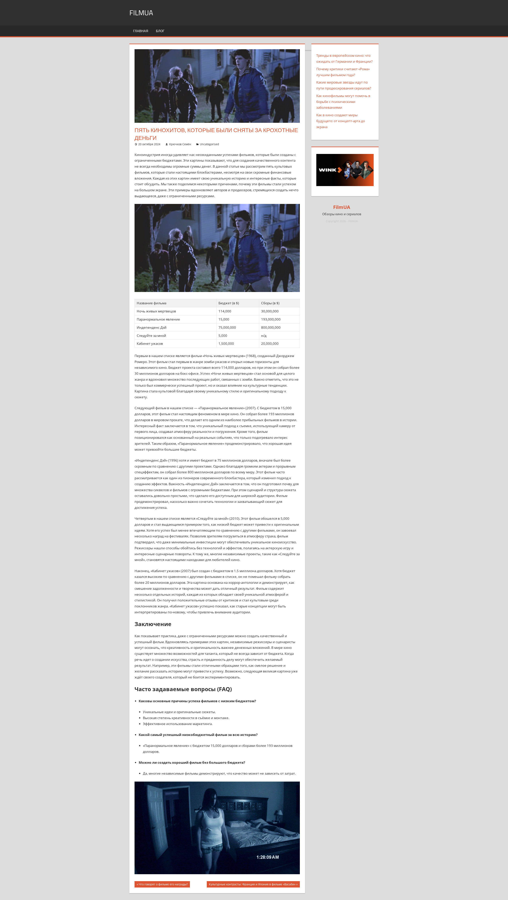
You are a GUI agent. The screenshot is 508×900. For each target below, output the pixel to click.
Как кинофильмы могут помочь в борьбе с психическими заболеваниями (343, 101)
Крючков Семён (180, 144)
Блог (160, 31)
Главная (140, 31)
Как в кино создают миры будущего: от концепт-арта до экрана (340, 121)
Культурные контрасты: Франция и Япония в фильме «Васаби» (252, 885)
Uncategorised (209, 144)
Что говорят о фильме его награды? (163, 885)
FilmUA (141, 12)
